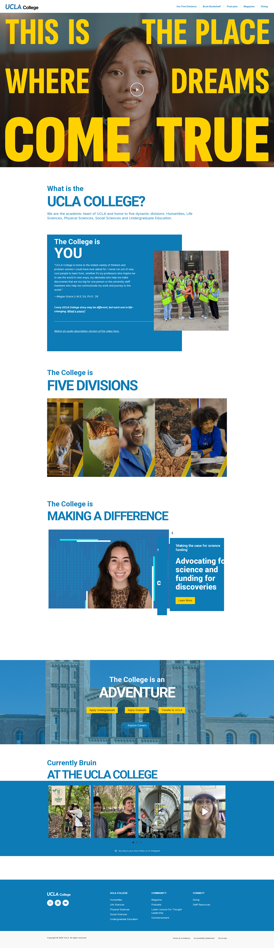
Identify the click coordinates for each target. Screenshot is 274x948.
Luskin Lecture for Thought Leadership (166, 911)
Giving (264, 6)
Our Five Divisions (187, 6)
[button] (137, 90)
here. (116, 331)
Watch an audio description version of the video (83, 331)
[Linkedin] (58, 903)
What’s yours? (76, 311)
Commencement (160, 917)
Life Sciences (117, 904)
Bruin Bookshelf (212, 6)
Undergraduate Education (124, 919)
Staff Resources (201, 904)
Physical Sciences (119, 909)
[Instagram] (50, 903)
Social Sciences (118, 914)
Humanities (116, 899)
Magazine (249, 6)
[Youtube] (66, 903)
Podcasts (232, 6)
